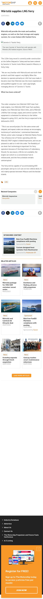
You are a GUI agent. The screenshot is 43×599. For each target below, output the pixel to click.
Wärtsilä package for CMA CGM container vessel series (9, 286)
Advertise (8, 524)
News (5, 280)
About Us (7, 527)
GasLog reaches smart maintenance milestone (31, 359)
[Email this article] (22, 24)
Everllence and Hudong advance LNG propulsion (30, 285)
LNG (6, 182)
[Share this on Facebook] (3, 24)
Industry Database (11, 520)
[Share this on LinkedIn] (13, 24)
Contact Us (8, 531)
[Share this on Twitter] (8, 24)
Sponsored (28, 316)
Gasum (28, 244)
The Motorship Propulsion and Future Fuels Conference (21, 536)
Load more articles (21, 375)
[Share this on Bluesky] (17, 24)
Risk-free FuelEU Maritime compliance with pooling (26, 240)
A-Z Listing (8, 541)
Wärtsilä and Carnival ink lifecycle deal (8, 320)
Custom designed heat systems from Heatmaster (27, 248)
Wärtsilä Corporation (9, 196)
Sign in (14, 19)
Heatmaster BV (31, 253)
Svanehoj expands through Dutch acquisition (10, 359)
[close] (41, 19)
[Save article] (40, 24)
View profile (5, 198)
